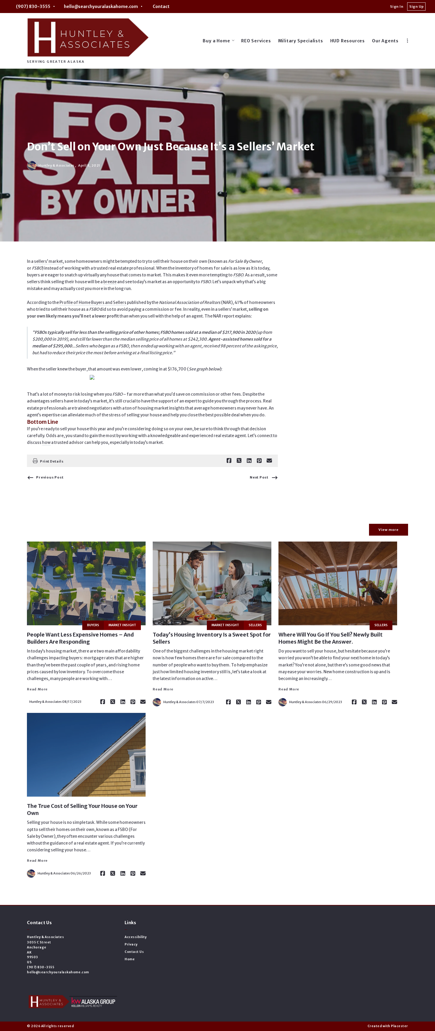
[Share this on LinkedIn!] (249, 460)
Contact (161, 6)
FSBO (238, 275)
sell (156, 261)
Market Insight (122, 625)
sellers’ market (48, 261)
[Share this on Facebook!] (229, 460)
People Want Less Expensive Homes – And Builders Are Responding (80, 638)
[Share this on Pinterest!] (259, 460)
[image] (86, 584)
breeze (110, 281)
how (46, 442)
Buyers (93, 625)
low (241, 268)
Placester (399, 1026)
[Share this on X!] (239, 460)
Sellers (255, 625)
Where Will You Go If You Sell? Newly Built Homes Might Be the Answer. (330, 638)
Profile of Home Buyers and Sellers (92, 302)
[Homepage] (88, 37)
